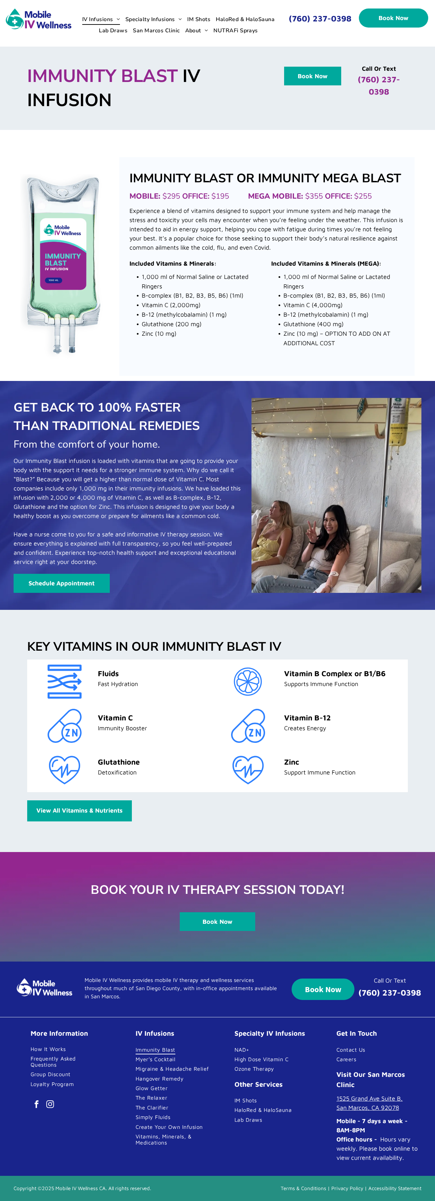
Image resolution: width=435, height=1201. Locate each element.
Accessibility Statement (394, 1188)
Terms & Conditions (303, 1188)
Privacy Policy (347, 1188)
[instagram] (50, 1105)
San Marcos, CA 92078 (367, 1107)
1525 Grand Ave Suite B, (369, 1098)
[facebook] (36, 1105)
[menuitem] (101, 19)
